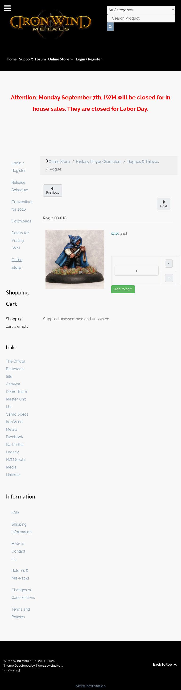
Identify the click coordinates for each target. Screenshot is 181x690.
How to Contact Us (18, 551)
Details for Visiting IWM (20, 240)
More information (91, 686)
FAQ (15, 512)
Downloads (21, 221)
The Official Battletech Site (15, 369)
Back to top (163, 664)
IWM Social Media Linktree (16, 467)
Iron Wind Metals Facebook (14, 429)
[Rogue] (74, 259)
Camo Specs (17, 414)
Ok (5, 678)
